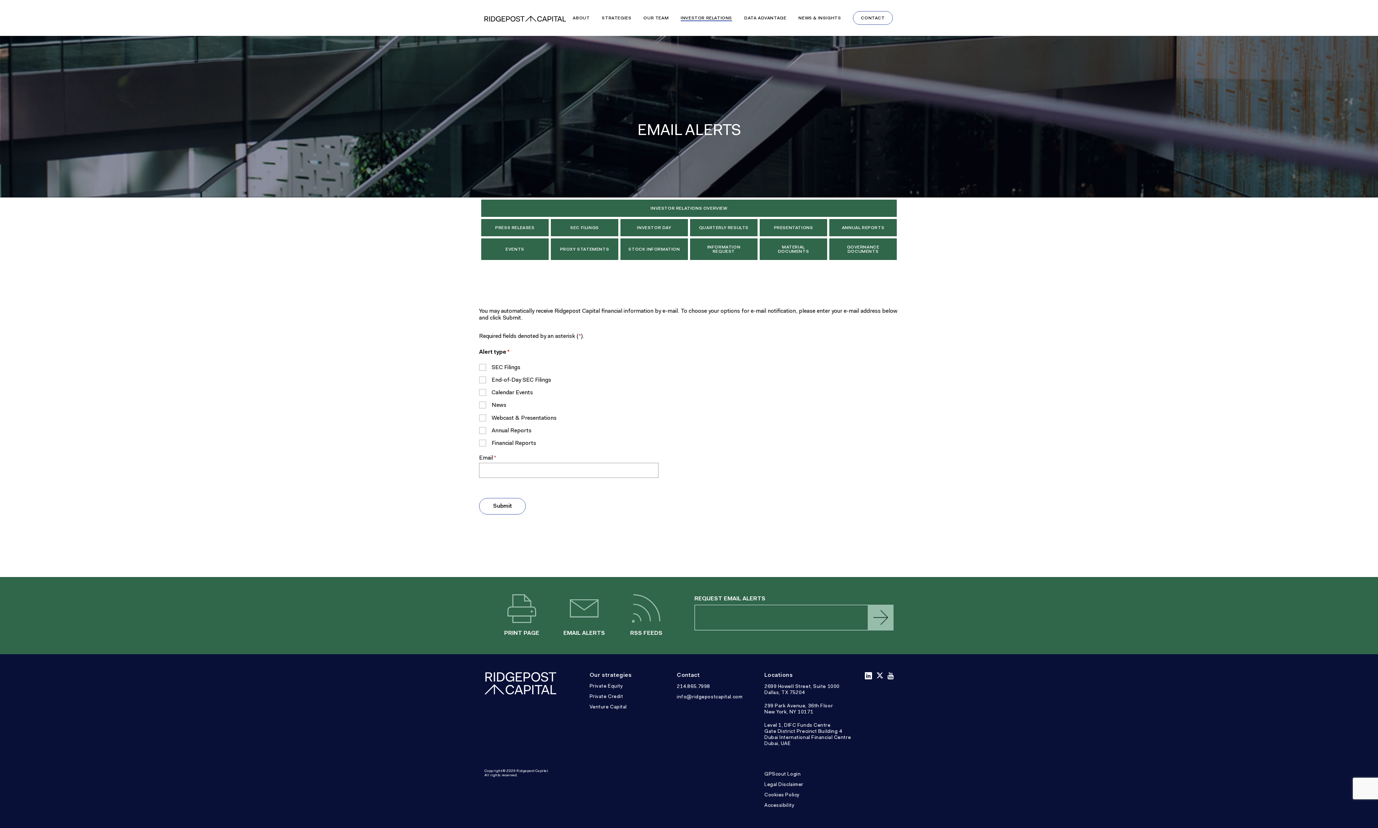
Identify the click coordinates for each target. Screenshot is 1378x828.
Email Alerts (584, 609)
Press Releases (514, 228)
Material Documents (793, 249)
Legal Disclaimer (783, 784)
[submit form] (881, 618)
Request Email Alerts (729, 598)
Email (499, 457)
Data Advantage (765, 18)
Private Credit (606, 696)
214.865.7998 (693, 686)
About (581, 18)
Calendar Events (512, 392)
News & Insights (819, 18)
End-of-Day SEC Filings (521, 379)
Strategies (616, 18)
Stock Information (654, 249)
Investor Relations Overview (689, 208)
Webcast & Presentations (524, 417)
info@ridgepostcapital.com (709, 696)
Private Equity (606, 686)
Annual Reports (863, 228)
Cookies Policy (782, 794)
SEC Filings (584, 228)
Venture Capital (608, 706)
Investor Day (654, 228)
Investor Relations (706, 18)
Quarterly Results (724, 228)
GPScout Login (782, 774)
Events (515, 249)
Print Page (522, 609)
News (499, 404)
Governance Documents (863, 249)
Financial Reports (514, 442)
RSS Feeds (646, 609)
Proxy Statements (584, 249)
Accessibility (779, 805)
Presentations (793, 228)
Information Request (724, 249)
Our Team (656, 18)
